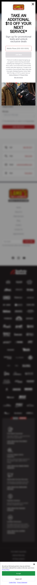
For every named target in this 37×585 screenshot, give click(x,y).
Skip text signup (18, 77)
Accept (18, 573)
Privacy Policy (24, 75)
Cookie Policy (12, 582)
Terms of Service (13, 75)
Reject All (18, 579)
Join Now (18, 55)
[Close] (33, 4)
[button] (34, 564)
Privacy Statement (22, 582)
